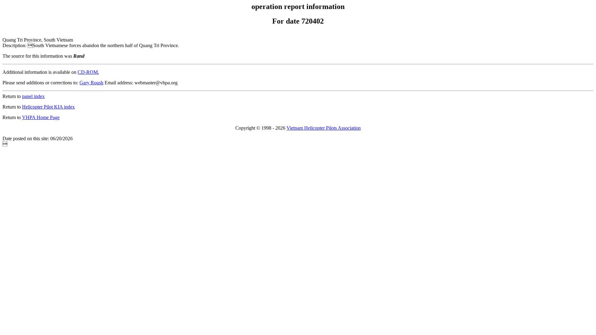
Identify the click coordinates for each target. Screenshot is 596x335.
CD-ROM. (88, 72)
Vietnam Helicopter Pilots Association (324, 128)
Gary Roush (91, 82)
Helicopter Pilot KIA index (48, 106)
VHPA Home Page (41, 117)
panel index (33, 96)
